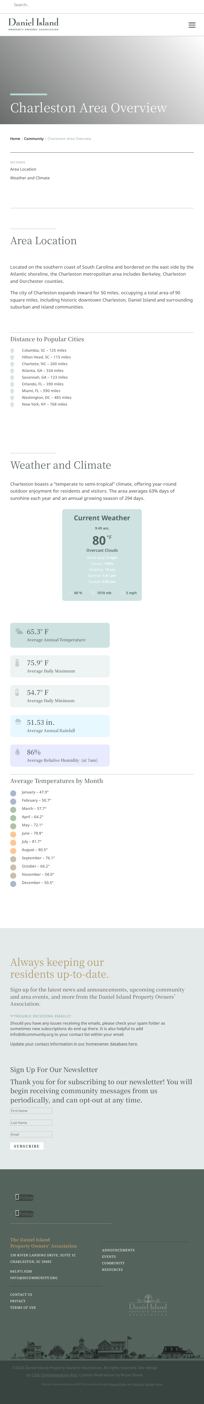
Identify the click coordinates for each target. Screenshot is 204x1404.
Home (15, 138)
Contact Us (21, 1294)
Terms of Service (143, 1384)
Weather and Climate (30, 178)
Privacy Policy (118, 1384)
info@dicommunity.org (34, 1278)
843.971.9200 (21, 1271)
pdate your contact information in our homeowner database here (75, 1044)
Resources (112, 1269)
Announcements (118, 1250)
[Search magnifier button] (190, 4)
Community (34, 138)
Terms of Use (23, 1307)
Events (109, 1256)
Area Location (23, 169)
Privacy (18, 1301)
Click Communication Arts (54, 1374)
